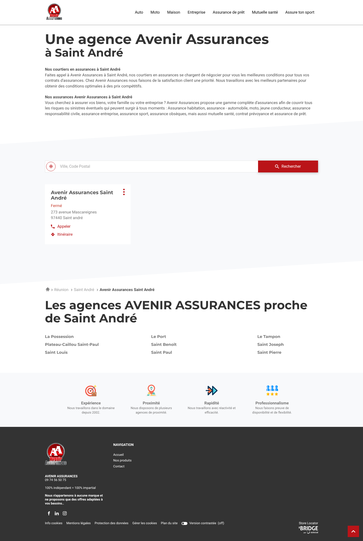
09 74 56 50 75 (55, 480)
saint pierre (269, 353)
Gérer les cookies (144, 523)
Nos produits (122, 460)
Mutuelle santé (265, 12)
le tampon (268, 337)
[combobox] (151, 166)
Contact (118, 466)
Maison (173, 12)
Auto (139, 12)
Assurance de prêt (229, 12)
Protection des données (111, 523)
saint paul (161, 353)
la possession (59, 337)
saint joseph (270, 345)
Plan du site (169, 523)
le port (158, 337)
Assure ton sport (299, 12)
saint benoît (164, 345)
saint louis (56, 353)
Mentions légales (78, 523)
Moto (155, 12)
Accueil (118, 455)
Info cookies (53, 523)
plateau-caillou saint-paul (72, 345)
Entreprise (196, 12)
